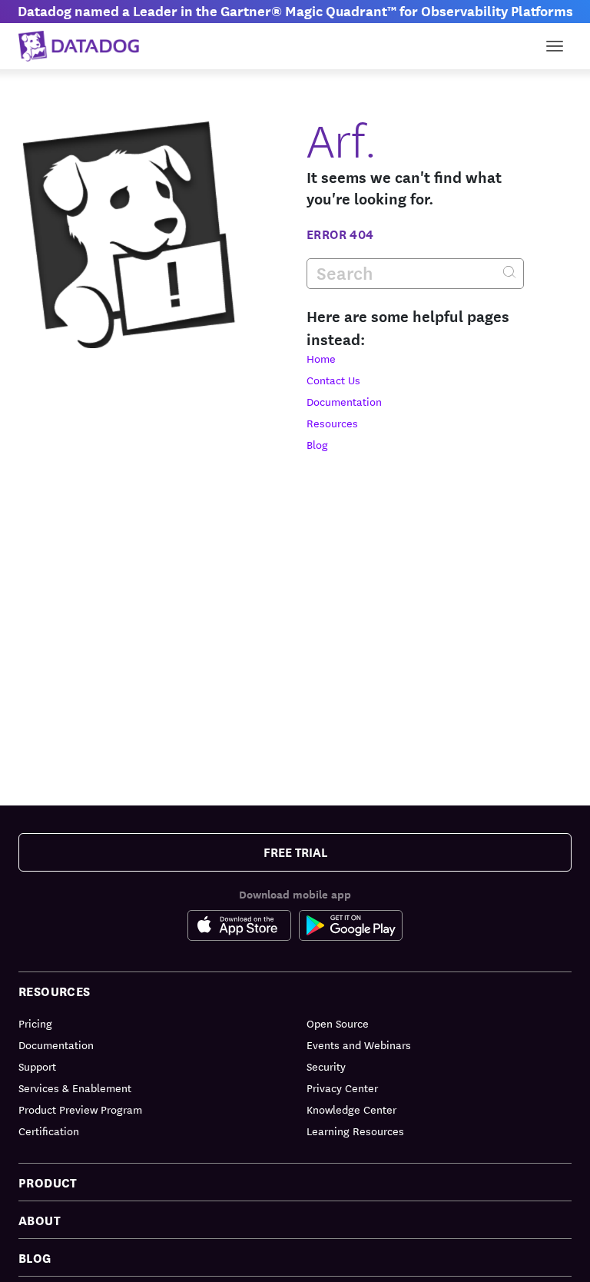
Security (326, 1066)
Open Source (338, 1023)
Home (321, 358)
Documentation (344, 401)
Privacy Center (342, 1087)
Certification (48, 1130)
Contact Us (333, 379)
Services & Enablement (74, 1087)
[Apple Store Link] (243, 925)
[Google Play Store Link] (351, 925)
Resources (332, 422)
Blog (317, 444)
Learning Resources (355, 1130)
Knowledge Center (351, 1109)
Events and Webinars (359, 1044)
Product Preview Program (80, 1109)
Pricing (35, 1023)
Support (37, 1066)
